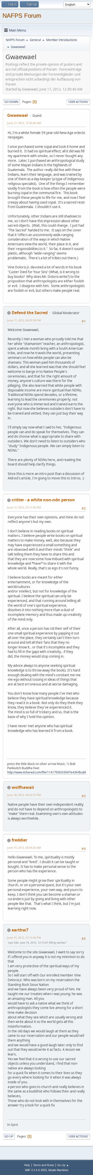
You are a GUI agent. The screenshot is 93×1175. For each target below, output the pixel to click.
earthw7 (20, 930)
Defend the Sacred (30, 312)
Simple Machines (58, 1170)
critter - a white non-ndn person (43, 500)
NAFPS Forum (21, 15)
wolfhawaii (23, 787)
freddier (19, 840)
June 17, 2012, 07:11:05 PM (24, 507)
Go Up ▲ (63, 1165)
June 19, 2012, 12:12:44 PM (24, 937)
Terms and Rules (43, 1165)
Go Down (11, 102)
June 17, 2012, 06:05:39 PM (24, 320)
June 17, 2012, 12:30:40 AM (24, 123)
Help (27, 1165)
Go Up (8, 1136)
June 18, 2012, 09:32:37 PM (24, 795)
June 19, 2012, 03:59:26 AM (24, 847)
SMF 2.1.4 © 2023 (36, 1170)
